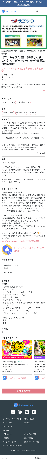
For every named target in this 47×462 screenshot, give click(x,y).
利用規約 (6, 438)
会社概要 (6, 430)
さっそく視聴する (23, 5)
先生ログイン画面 (30, 434)
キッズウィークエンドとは (12, 419)
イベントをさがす (23, 391)
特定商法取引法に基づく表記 (13, 445)
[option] (23, 31)
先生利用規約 (28, 438)
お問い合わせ (7, 434)
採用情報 (27, 423)
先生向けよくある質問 (31, 442)
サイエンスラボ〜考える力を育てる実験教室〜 (22, 70)
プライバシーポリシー (10, 442)
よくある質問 (7, 423)
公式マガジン (7, 426)
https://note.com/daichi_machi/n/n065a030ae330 (20, 241)
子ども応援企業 (29, 419)
